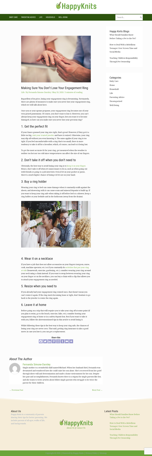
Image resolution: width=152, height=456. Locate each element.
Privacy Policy (92, 453)
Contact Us (80, 428)
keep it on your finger (76, 166)
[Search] (141, 17)
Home (112, 85)
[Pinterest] (54, 341)
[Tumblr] (62, 341)
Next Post (97, 390)
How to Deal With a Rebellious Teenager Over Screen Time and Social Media (123, 48)
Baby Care (13, 17)
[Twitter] (45, 341)
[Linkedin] (49, 341)
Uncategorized (116, 101)
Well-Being (63, 17)
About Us (70, 428)
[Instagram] (58, 341)
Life (40, 17)
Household (50, 17)
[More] (71, 341)
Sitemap (103, 453)
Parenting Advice (28, 17)
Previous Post (16, 390)
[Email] (67, 341)
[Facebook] (41, 341)
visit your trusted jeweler (43, 135)
